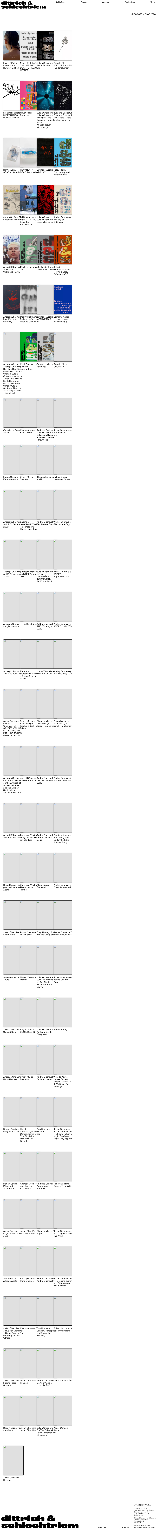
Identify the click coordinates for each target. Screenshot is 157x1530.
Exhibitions (60, 2)
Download (10, 393)
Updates (105, 2)
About (152, 2)
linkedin (125, 1527)
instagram (102, 1527)
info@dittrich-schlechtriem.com (144, 1527)
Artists (83, 2)
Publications (129, 2)
